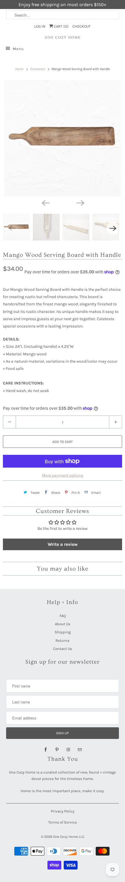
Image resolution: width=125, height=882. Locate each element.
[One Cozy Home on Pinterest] (57, 749)
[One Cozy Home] (62, 37)
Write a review (63, 544)
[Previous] (45, 202)
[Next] (80, 202)
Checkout (81, 26)
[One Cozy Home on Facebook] (45, 749)
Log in (39, 26)
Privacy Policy (62, 811)
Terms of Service (62, 822)
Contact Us (62, 648)
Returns (62, 640)
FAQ (63, 616)
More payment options (62, 475)
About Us (62, 624)
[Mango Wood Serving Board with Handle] (62, 138)
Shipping (63, 632)
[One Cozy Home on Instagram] (68, 749)
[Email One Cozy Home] (79, 749)
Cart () (61, 26)
